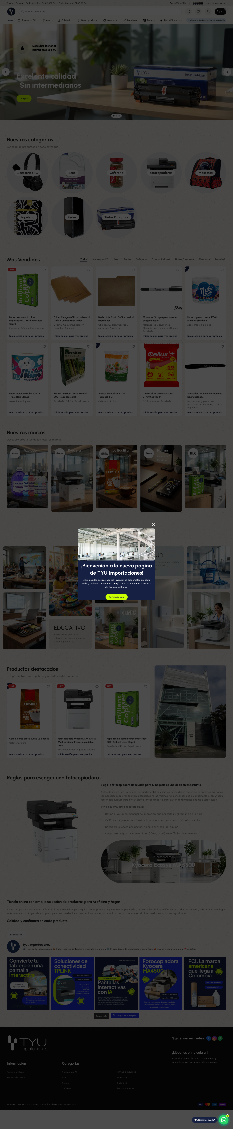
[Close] (153, 524)
